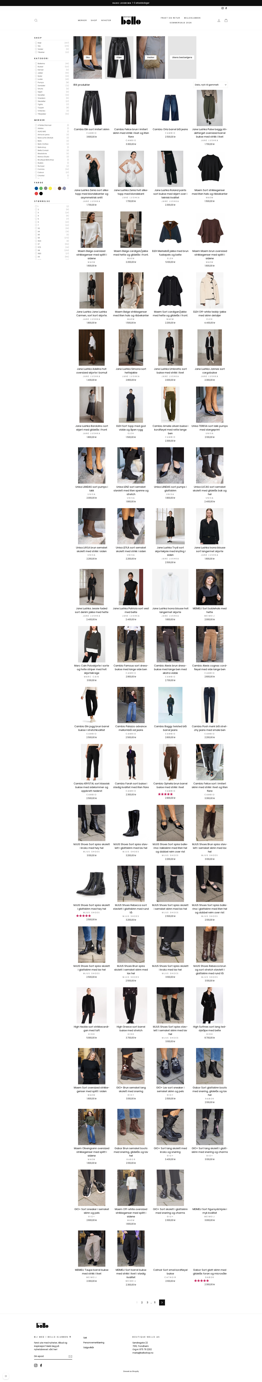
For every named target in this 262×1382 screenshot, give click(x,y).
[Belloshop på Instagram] (35, 1365)
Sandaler (41, 85)
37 (38, 244)
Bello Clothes (42, 144)
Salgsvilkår (88, 1347)
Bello (39, 141)
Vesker (40, 49)
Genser (40, 70)
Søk (85, 1337)
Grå (46, 188)
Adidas (40, 128)
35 (38, 235)
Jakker (40, 73)
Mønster (64, 188)
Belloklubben (192, 18)
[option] (131, 3)
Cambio (41, 169)
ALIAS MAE (41, 131)
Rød (36, 193)
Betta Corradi (42, 150)
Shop (94, 20)
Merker (82, 20)
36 (38, 238)
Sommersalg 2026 (181, 22)
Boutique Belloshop (45, 160)
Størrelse (42, 201)
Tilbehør (40, 52)
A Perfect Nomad (44, 125)
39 (38, 257)
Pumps (40, 82)
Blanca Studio (43, 156)
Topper (40, 107)
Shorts (40, 89)
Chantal (40, 175)
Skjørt (39, 92)
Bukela (40, 163)
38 (38, 250)
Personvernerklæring (93, 1342)
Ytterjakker (41, 114)
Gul (50, 188)
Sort (41, 193)
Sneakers (41, 98)
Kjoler (39, 76)
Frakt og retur (170, 18)
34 (38, 231)
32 (38, 228)
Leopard (60, 188)
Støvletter (41, 101)
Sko (39, 46)
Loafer (40, 79)
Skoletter (41, 95)
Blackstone (42, 153)
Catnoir (40, 172)
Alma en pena (43, 134)
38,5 (39, 253)
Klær (39, 43)
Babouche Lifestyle (45, 138)
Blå (36, 188)
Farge (38, 182)
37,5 (39, 247)
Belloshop (41, 147)
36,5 (39, 241)
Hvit (55, 188)
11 (154, 1302)
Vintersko (41, 111)
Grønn (41, 188)
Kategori (41, 58)
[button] (165, 794)
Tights (40, 104)
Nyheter (106, 20)
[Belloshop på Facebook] (41, 1365)
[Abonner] (70, 1356)
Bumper (40, 166)
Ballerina (41, 63)
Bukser (40, 66)
